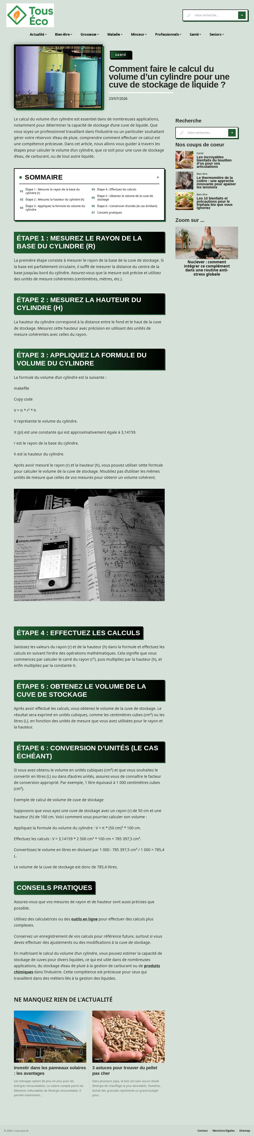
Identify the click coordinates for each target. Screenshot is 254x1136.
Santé (120, 55)
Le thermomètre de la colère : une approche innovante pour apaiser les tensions (216, 182)
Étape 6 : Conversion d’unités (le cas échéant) (127, 206)
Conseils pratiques (109, 212)
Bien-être (202, 173)
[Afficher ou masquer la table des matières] (111, 177)
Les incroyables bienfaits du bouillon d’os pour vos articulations (214, 162)
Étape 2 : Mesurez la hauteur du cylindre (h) (55, 199)
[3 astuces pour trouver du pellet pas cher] (128, 1037)
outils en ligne (84, 919)
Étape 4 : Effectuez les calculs (116, 189)
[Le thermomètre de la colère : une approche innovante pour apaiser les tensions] (184, 180)
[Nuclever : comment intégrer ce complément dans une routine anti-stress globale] (206, 243)
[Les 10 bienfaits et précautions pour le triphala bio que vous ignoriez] (184, 201)
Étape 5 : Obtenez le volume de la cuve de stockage (125, 197)
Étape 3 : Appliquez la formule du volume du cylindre (55, 207)
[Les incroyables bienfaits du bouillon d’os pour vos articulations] (184, 160)
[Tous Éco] (30, 15)
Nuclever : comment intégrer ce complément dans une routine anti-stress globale (207, 268)
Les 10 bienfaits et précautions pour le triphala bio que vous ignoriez (215, 203)
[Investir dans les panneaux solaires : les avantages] (50, 1037)
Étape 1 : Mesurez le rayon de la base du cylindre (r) (53, 191)
